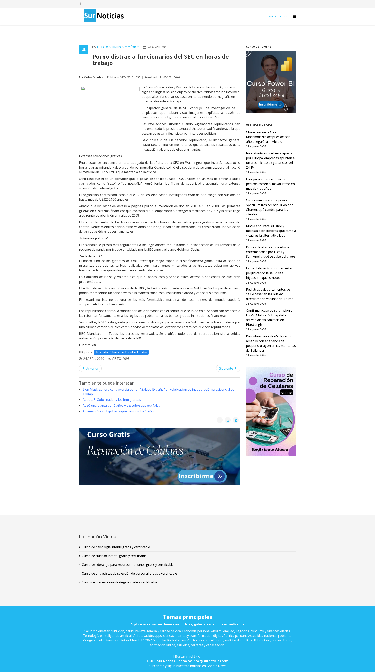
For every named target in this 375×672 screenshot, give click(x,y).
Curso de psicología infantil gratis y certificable (116, 547)
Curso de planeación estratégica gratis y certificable (119, 582)
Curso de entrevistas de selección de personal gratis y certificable (129, 573)
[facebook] (80, 4)
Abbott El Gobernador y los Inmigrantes (112, 399)
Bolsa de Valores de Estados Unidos (121, 352)
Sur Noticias (278, 16)
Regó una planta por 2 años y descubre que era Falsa (121, 405)
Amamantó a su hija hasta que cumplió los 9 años (119, 411)
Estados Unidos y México (118, 47)
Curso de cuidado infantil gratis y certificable (114, 556)
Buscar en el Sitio (187, 656)
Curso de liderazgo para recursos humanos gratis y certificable (128, 565)
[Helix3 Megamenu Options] (294, 16)
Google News (216, 666)
